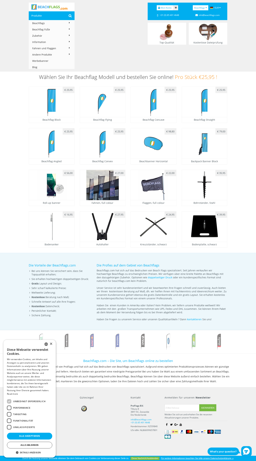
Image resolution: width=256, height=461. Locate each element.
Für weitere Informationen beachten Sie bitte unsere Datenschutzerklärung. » (197, 458)
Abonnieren (207, 407)
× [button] (51, 344)
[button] (29, 452)
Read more (12, 393)
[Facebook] (167, 424)
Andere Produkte (42, 54)
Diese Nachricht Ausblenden (144, 458)
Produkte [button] (36, 15)
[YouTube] (181, 424)
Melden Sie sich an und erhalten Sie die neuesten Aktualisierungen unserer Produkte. (188, 416)
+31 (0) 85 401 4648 (169, 15)
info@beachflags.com (209, 15)
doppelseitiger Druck (160, 277)
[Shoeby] (219, 341)
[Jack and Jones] (66, 341)
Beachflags (38, 23)
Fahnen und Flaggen (44, 48)
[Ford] (168, 341)
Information (39, 42)
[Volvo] (117, 341)
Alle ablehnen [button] (29, 445)
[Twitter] (171, 424)
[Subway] (193, 341)
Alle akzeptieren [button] (29, 435)
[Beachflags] (52, 7)
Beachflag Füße (41, 29)
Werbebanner (40, 61)
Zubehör (37, 35)
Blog (34, 67)
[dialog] (29, 399)
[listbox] (46, 344)
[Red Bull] (92, 341)
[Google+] (176, 424)
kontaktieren (194, 319)
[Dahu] (142, 341)
